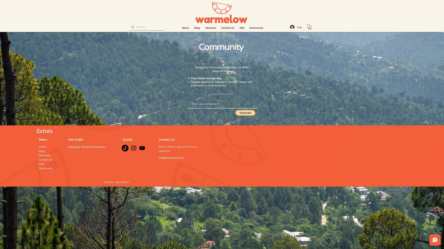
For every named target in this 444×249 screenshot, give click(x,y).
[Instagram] (133, 148)
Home (42, 146)
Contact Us (45, 159)
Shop (42, 151)
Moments (44, 155)
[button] (310, 26)
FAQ (41, 164)
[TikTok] (125, 148)
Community (45, 168)
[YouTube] (142, 148)
